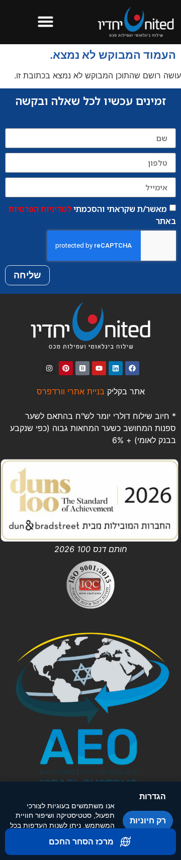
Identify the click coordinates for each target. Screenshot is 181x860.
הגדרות (152, 796)
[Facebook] (132, 368)
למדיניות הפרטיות (40, 208)
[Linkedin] (116, 368)
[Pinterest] (66, 368)
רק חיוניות (148, 820)
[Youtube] (99, 368)
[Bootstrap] (82, 368)
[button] (45, 21)
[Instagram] (49, 368)
